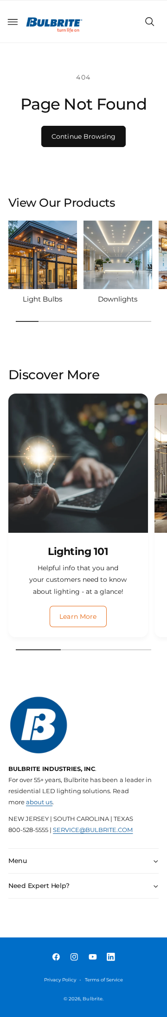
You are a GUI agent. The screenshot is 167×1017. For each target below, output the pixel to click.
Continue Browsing (83, 136)
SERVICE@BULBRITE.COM (93, 829)
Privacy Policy (60, 980)
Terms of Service (104, 980)
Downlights (117, 299)
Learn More (77, 616)
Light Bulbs (42, 299)
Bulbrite (92, 999)
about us (39, 802)
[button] (12, 21)
